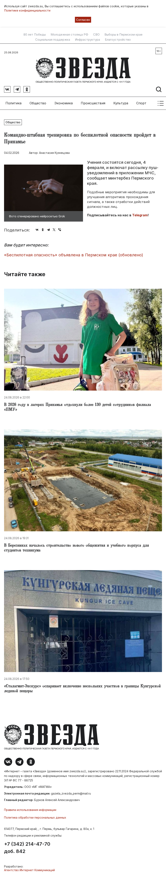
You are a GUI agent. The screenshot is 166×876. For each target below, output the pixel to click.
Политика (13, 103)
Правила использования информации (30, 810)
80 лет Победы (34, 34)
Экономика (63, 103)
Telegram (140, 215)
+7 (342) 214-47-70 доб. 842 (27, 847)
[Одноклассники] (42, 229)
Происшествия (93, 103)
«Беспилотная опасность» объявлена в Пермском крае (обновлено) (73, 255)
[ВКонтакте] (37, 229)
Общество (38, 103)
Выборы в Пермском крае (123, 34)
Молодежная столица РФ (69, 34)
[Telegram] (48, 229)
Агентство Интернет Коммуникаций (29, 870)
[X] (54, 229)
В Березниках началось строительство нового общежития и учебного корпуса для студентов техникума (76, 548)
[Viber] (59, 229)
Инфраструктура (87, 39)
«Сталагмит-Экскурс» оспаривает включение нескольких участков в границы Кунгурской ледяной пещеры (82, 689)
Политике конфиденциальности (27, 10)
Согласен (83, 20)
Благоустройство (118, 39)
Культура (120, 103)
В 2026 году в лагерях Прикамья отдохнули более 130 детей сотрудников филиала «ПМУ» (77, 407)
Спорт (141, 103)
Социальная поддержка (52, 39)
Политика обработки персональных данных (35, 817)
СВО (96, 34)
